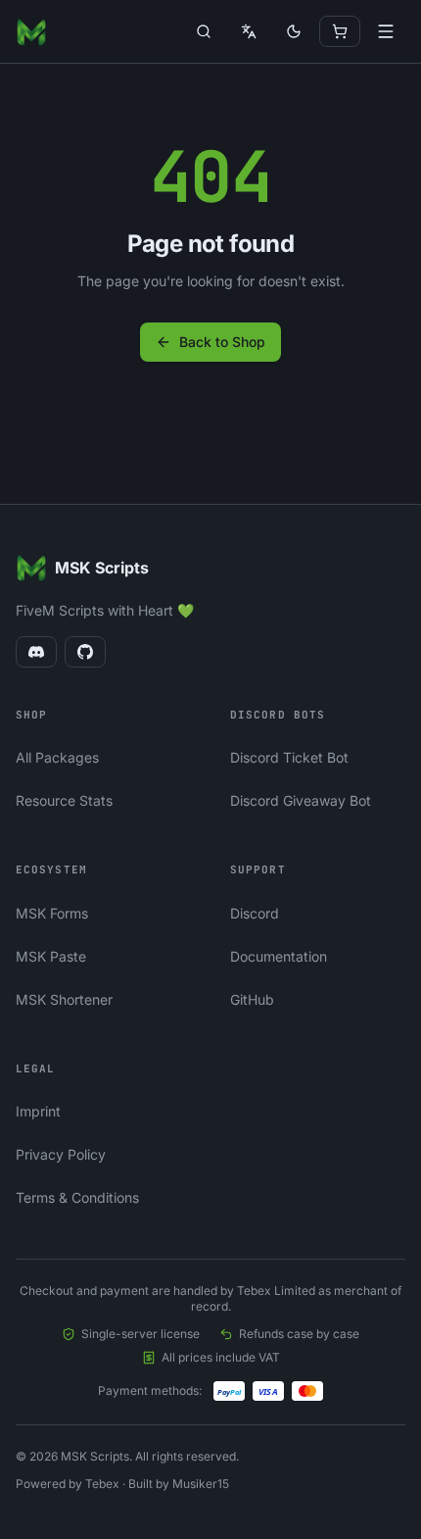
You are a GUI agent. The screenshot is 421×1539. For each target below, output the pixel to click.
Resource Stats (64, 800)
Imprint (38, 1111)
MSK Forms (52, 913)
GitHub (252, 999)
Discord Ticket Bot (289, 757)
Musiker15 (200, 1483)
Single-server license (140, 1333)
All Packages (57, 757)
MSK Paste (51, 956)
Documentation (278, 956)
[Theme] (293, 31)
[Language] (248, 31)
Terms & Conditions (77, 1197)
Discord (254, 913)
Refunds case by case (299, 1333)
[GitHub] (85, 652)
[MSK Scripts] (31, 31)
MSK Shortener (64, 999)
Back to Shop (222, 341)
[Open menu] (385, 31)
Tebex (102, 1483)
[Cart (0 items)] (339, 31)
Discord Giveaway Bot (300, 800)
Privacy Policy (61, 1154)
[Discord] (36, 652)
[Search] (203, 31)
